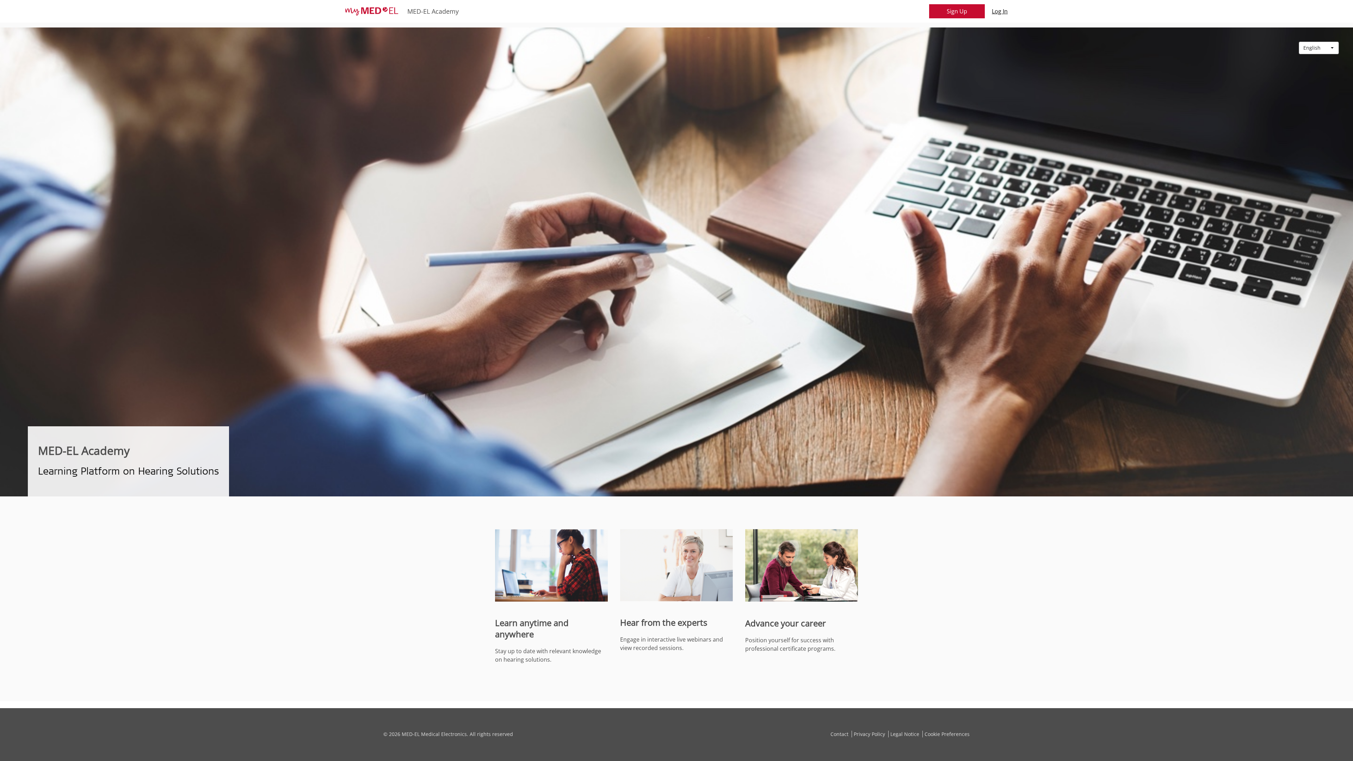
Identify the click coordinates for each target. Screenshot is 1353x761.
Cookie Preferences (947, 734)
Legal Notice (905, 734)
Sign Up (957, 11)
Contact (840, 734)
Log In (1000, 11)
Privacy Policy (870, 734)
